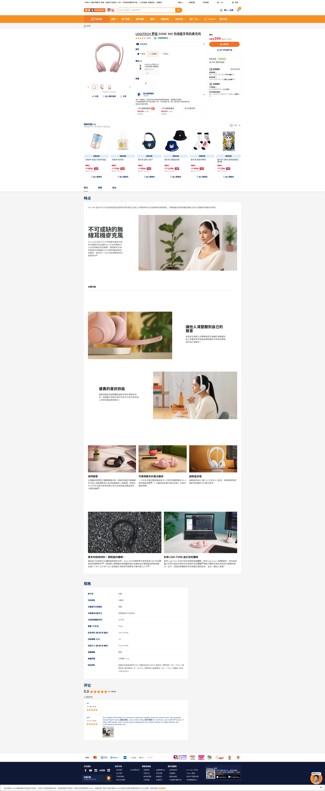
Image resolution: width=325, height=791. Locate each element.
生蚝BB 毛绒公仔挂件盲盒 (95, 159)
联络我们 (159, 777)
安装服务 (172, 773)
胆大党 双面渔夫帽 (172, 159)
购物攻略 (165, 19)
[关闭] (321, 787)
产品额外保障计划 (175, 780)
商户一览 (193, 19)
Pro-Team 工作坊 (192, 770)
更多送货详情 (235, 69)
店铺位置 (192, 3)
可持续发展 (120, 777)
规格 (100, 187)
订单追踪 (206, 3)
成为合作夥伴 (120, 780)
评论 (114, 187)
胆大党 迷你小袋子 (145, 159)
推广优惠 (125, 19)
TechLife (211, 19)
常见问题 (159, 773)
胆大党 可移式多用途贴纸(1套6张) (228, 160)
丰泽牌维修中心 (191, 780)
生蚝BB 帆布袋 (117, 159)
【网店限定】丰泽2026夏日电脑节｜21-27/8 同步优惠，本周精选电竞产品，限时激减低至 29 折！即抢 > (119, 3)
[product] (96, 141)
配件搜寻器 (147, 777)
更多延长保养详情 (142, 104)
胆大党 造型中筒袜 (198, 159)
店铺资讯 (159, 780)
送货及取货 (173, 770)
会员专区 (179, 19)
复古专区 (223, 19)
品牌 (113, 19)
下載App (180, 3)
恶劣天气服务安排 (192, 777)
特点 (86, 187)
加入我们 (119, 773)
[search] (178, 10)
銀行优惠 (140, 19)
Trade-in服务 (190, 773)
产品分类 (98, 19)
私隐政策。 (163, 788)
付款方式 (147, 773)
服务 (152, 19)
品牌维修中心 (160, 770)
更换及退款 (173, 777)
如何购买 (147, 770)
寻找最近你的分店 (90, 779)
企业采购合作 (135, 770)
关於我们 (119, 770)
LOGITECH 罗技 (147, 34)
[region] (162, 788)
